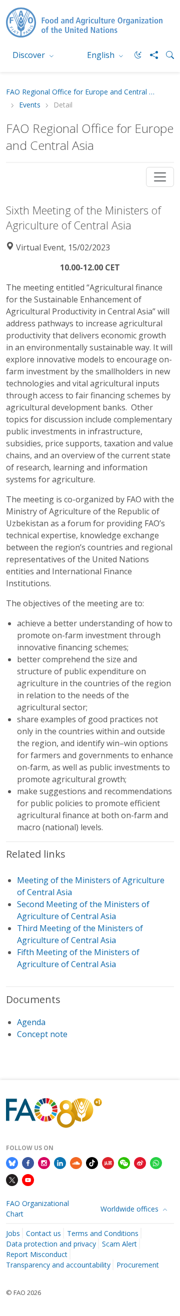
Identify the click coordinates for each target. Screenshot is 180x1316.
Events (29, 105)
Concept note (42, 1034)
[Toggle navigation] (160, 177)
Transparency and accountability (58, 1265)
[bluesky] (12, 1162)
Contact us (43, 1233)
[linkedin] (60, 1162)
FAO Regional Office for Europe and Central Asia (81, 92)
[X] (12, 1179)
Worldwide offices (130, 1209)
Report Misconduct (37, 1254)
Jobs (13, 1233)
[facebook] (28, 1162)
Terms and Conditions (102, 1233)
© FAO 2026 (23, 1292)
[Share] (150, 55)
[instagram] (44, 1162)
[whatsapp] (156, 1162)
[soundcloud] (76, 1162)
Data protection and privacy (51, 1244)
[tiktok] (92, 1162)
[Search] (166, 55)
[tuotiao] (108, 1162)
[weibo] (140, 1162)
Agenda (31, 1022)
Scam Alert (119, 1244)
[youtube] (28, 1179)
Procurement (137, 1265)
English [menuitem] (101, 54)
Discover (29, 54)
